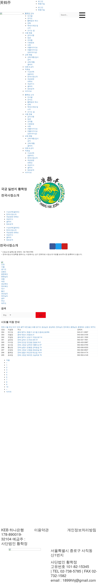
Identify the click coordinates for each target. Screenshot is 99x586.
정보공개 (30, 88)
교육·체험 (28, 54)
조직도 (29, 18)
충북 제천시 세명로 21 (26, 334)
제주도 (3, 303)
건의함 (29, 40)
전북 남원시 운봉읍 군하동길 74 (30, 347)
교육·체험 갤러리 (31, 63)
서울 (3, 267)
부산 (3, 300)
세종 (3, 279)
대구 (3, 288)
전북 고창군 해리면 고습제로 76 (30, 355)
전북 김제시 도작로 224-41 (28, 339)
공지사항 (30, 35)
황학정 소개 (29, 13)
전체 (3, 327)
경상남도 (4, 293)
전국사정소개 (32, 76)
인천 (3, 264)
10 (7, 387)
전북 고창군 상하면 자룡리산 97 (30, 345)
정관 (29, 37)
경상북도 (4, 284)
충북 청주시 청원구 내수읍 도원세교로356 (33, 332)
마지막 (8, 391)
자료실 (27, 69)
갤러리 (29, 86)
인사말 (29, 16)
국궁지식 (30, 84)
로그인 (40, 1)
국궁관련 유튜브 (30, 80)
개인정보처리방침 (81, 529)
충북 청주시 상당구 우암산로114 (30, 337)
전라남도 (4, 296)
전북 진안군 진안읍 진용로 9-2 (29, 342)
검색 (40, 315)
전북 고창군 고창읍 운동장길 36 (30, 350)
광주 (3, 298)
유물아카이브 (32, 47)
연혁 (29, 23)
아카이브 (28, 91)
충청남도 (4, 276)
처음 (8, 360)
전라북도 (4, 286)
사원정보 (30, 42)
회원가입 (41, 3)
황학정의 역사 (32, 20)
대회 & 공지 (29, 67)
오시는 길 (31, 30)
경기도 (3, 269)
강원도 (3, 271)
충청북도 (4, 274)
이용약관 (41, 529)
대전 (3, 281)
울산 (3, 291)
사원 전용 (28, 33)
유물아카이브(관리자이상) (32, 51)
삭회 (29, 45)
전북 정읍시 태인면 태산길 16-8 (30, 352)
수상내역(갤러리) (30, 72)
